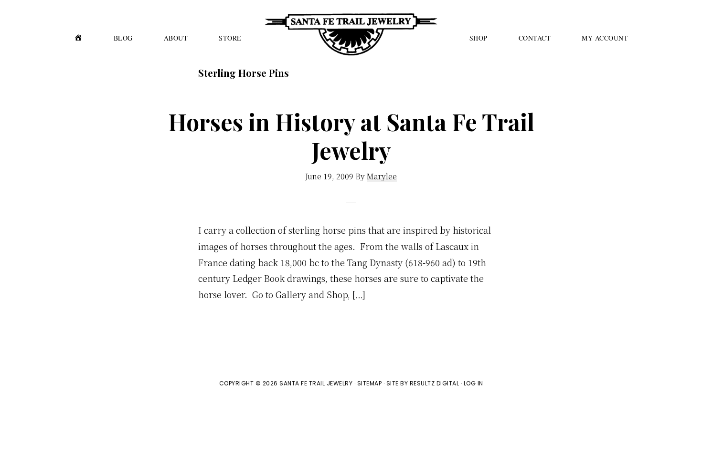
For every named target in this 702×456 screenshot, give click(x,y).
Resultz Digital (434, 383)
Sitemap (369, 383)
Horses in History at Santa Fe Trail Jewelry (351, 136)
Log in (473, 383)
